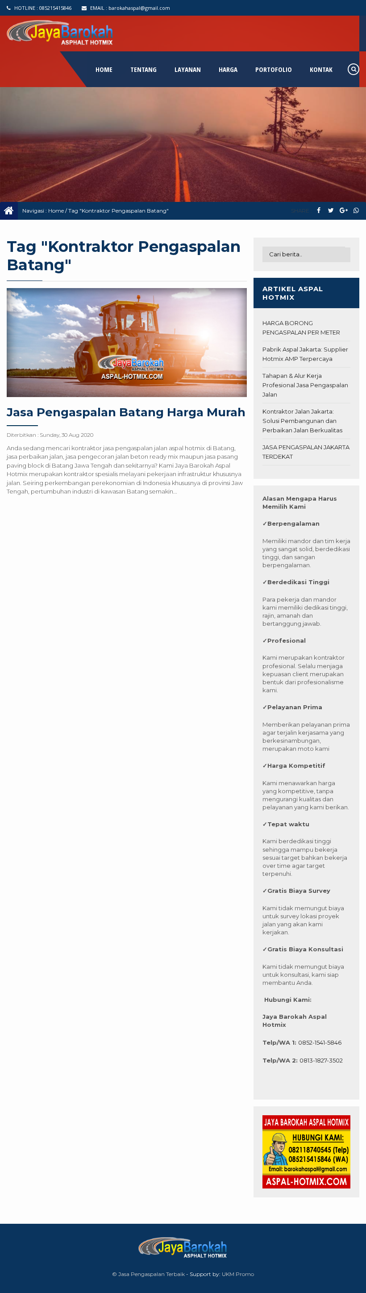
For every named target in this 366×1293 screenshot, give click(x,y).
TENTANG (143, 69)
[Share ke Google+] (343, 210)
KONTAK (321, 69)
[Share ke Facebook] (318, 210)
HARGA (228, 69)
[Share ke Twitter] (331, 210)
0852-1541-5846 (319, 1042)
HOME (104, 69)
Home (56, 210)
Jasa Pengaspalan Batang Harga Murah (126, 412)
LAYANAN (188, 69)
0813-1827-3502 (321, 1060)
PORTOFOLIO (273, 69)
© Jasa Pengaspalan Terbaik (148, 1274)
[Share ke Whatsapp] (356, 210)
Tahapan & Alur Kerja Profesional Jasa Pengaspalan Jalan (305, 385)
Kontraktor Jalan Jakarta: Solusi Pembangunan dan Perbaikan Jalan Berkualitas (302, 421)
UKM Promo (238, 1274)
